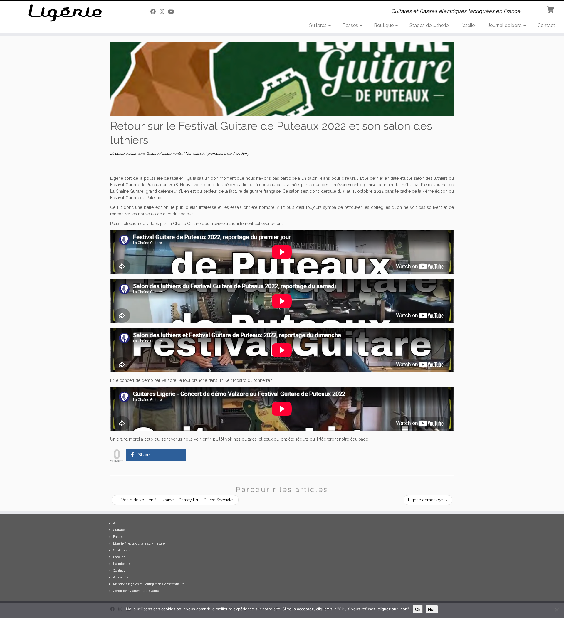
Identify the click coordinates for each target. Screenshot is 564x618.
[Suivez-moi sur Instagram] (164, 12)
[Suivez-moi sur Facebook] (155, 12)
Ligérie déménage (428, 500)
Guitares (318, 25)
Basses (351, 25)
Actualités (120, 577)
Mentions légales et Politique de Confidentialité (148, 584)
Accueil (118, 523)
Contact (546, 25)
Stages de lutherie (429, 25)
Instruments (172, 154)
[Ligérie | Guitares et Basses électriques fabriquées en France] (65, 13)
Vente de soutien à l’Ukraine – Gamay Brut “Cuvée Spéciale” (175, 500)
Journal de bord (505, 25)
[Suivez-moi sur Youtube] (173, 12)
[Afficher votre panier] (551, 9)
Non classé (194, 154)
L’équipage (121, 564)
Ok (417, 609)
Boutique (384, 25)
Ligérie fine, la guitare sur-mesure (139, 543)
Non (432, 609)
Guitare (152, 154)
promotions (217, 154)
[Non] (557, 609)
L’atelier (468, 25)
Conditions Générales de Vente (136, 591)
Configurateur (123, 550)
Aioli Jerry (241, 154)
